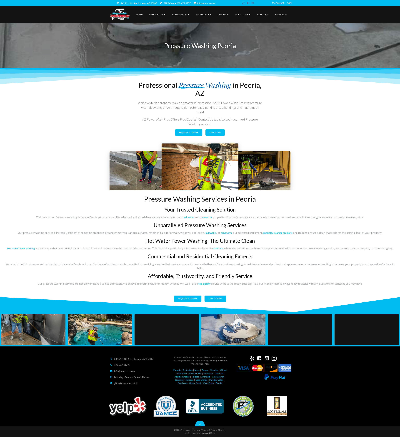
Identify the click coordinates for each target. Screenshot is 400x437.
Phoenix (177, 370)
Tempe (205, 370)
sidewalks (211, 232)
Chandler (214, 370)
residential (188, 217)
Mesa (197, 370)
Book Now (281, 14)
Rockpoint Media (208, 433)
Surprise (179, 380)
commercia (206, 217)
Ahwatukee (182, 373)
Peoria (219, 383)
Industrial (202, 14)
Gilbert (223, 370)
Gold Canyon (218, 376)
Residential (156, 14)
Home (139, 14)
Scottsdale (187, 370)
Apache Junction (182, 376)
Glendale (219, 373)
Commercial (179, 14)
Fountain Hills (195, 373)
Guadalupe (183, 383)
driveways (226, 232)
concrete (218, 248)
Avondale (205, 376)
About (222, 14)
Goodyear (208, 373)
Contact (262, 14)
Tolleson (195, 376)
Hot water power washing (21, 248)
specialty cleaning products (277, 232)
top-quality (204, 283)
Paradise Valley (216, 380)
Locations (241, 14)
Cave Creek (208, 383)
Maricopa (189, 380)
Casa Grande (201, 380)
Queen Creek (195, 383)
